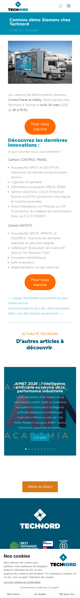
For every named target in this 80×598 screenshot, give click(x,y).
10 (54, 449)
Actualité (31, 30)
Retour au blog (39, 486)
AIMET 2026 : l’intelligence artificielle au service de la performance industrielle (40, 387)
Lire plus (40, 437)
